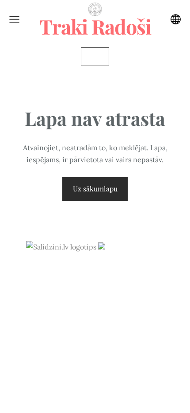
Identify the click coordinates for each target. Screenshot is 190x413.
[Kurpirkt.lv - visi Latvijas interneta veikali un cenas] (131, 246)
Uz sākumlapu (95, 188)
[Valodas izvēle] (175, 19)
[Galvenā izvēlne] (14, 19)
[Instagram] (95, 271)
